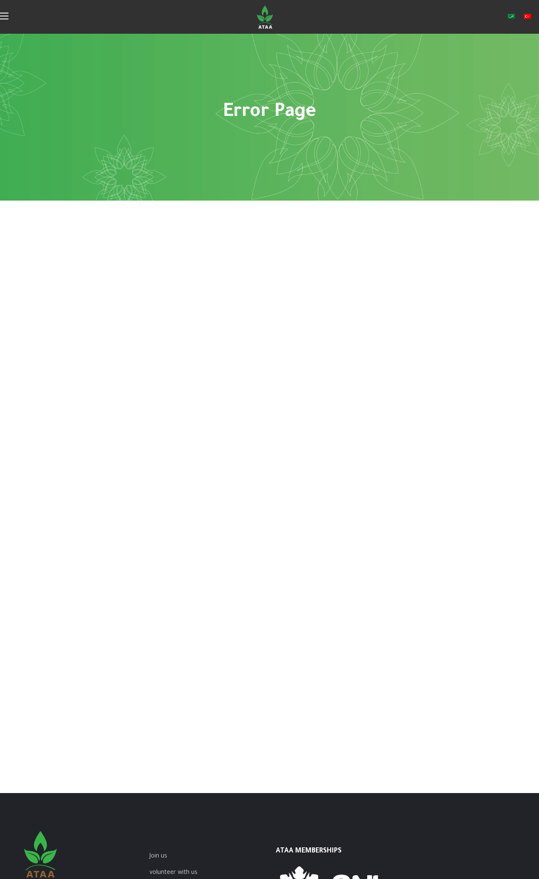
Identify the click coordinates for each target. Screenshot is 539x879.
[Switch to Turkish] (528, 16)
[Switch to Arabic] (512, 16)
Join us (158, 856)
